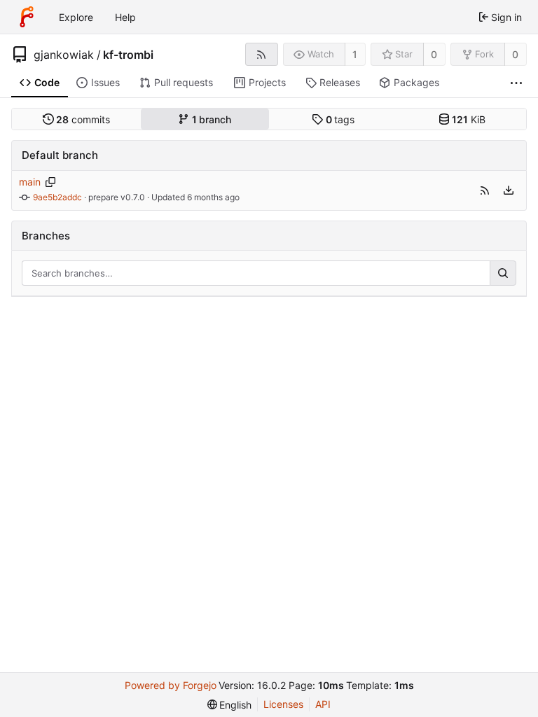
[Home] (26, 16)
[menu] (508, 190)
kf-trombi (128, 55)
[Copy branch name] (50, 182)
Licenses (283, 704)
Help (125, 17)
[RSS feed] (261, 54)
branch (212, 119)
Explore (76, 17)
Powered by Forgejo (170, 685)
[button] (484, 190)
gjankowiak (64, 55)
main (30, 182)
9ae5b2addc (57, 197)
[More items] (516, 83)
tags (340, 119)
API (323, 704)
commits (83, 119)
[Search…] (503, 273)
